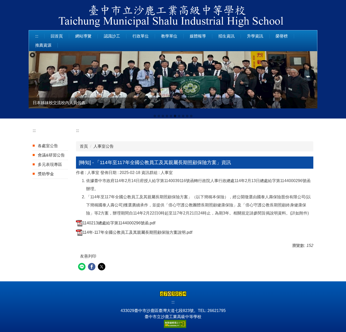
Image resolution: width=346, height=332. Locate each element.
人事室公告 (103, 146)
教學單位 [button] (169, 36)
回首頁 (57, 36)
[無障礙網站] (173, 323)
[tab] (155, 116)
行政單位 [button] (140, 36)
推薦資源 (43, 45)
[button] (32, 54)
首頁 (84, 146)
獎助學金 (46, 174)
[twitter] (102, 267)
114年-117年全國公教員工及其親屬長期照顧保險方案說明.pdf (137, 232)
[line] (82, 267)
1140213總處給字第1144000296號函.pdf (119, 223)
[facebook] (92, 267)
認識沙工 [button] (112, 36)
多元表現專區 (50, 164)
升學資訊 (255, 36)
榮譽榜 (282, 36)
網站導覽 (83, 36)
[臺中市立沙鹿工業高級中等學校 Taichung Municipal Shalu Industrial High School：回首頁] (173, 17)
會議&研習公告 (51, 155)
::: (36, 36)
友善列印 (88, 256)
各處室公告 (48, 146)
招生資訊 (226, 36)
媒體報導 (198, 36)
